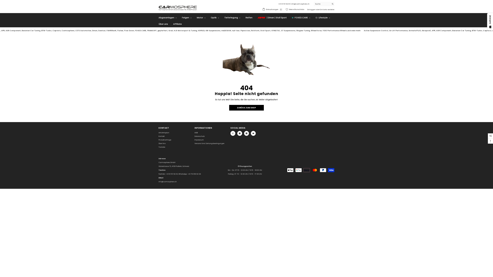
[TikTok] (246, 133)
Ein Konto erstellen (327, 9)
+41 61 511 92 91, (172, 174)
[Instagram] (239, 133)
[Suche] (324, 4)
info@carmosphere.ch (168, 182)
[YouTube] (253, 133)
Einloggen (311, 9)
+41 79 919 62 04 (194, 174)
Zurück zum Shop (246, 107)
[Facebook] (232, 133)
